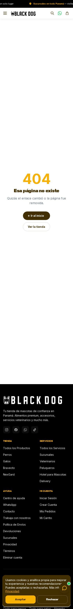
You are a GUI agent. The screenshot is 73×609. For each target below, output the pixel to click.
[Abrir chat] (64, 588)
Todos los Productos (16, 448)
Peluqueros (47, 468)
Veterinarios (47, 461)
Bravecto (9, 468)
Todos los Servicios (52, 448)
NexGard (9, 474)
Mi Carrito (46, 518)
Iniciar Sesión (48, 498)
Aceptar (20, 599)
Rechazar (52, 599)
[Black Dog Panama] (23, 13)
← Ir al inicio (36, 215)
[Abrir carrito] (67, 13)
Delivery (45, 481)
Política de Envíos (14, 524)
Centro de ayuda (14, 498)
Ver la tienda (36, 226)
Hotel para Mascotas (53, 474)
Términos (9, 551)
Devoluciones (12, 531)
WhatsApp (9, 504)
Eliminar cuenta (12, 557)
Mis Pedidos (47, 511)
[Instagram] (6, 429)
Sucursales (47, 454)
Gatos (7, 461)
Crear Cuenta (48, 504)
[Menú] (5, 13)
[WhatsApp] (59, 13)
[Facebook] (15, 429)
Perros (7, 454)
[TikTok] (34, 429)
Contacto (9, 511)
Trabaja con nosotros (17, 518)
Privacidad (10, 544)
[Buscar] (52, 13)
